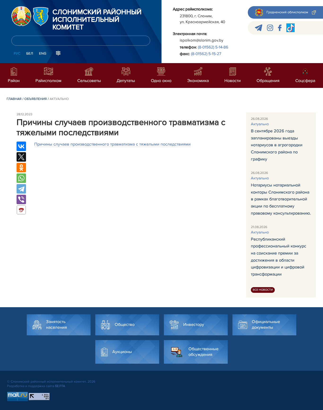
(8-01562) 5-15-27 (206, 53)
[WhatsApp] (21, 178)
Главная (14, 99)
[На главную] (21, 16)
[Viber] (21, 199)
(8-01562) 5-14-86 (213, 47)
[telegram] (258, 27)
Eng (42, 53)
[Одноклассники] (21, 167)
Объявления (35, 99)
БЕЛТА (60, 386)
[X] (21, 157)
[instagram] (270, 27)
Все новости (263, 290)
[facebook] (280, 28)
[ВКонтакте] (21, 146)
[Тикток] (290, 27)
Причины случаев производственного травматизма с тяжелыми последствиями (112, 144)
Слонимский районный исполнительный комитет (97, 20)
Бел (29, 53)
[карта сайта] (58, 53)
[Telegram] (21, 189)
